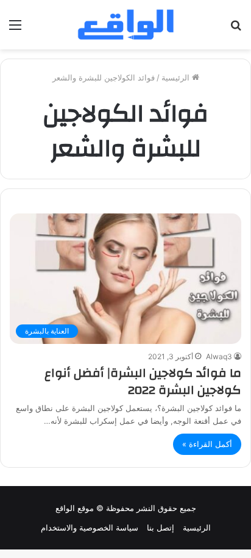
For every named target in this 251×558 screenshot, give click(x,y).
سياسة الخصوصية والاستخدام (89, 527)
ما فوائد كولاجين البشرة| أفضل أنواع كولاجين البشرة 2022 (142, 381)
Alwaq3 (219, 356)
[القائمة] (15, 29)
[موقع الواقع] (125, 25)
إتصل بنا (160, 527)
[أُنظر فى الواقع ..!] (236, 29)
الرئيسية (176, 77)
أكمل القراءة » (207, 444)
